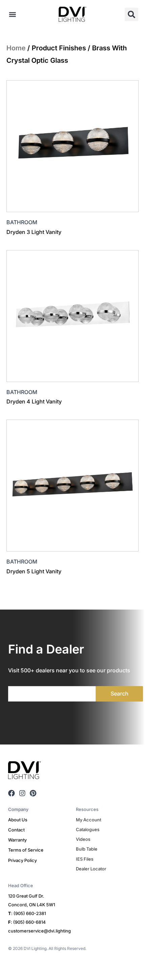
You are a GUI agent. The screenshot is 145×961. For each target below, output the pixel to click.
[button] (12, 14)
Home (16, 48)
